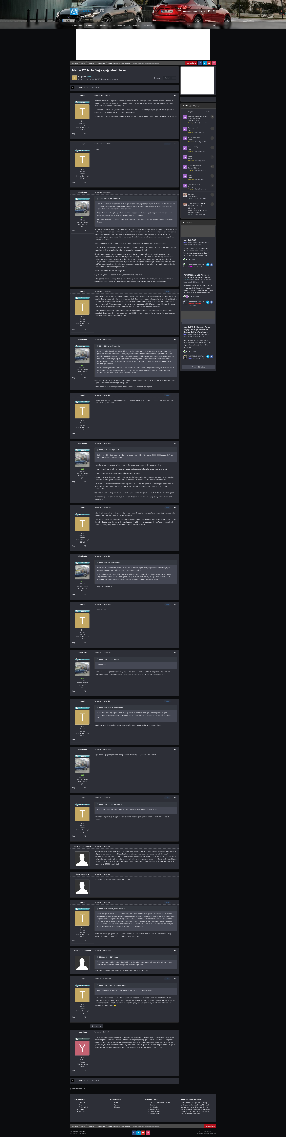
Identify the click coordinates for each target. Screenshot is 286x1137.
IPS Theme (73, 1131)
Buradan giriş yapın (190, 11)
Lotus (190, 175)
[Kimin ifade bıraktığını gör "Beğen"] (185, 259)
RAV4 (190, 156)
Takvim (81, 1109)
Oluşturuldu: (103, 95)
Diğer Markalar (192, 196)
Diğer (148, 25)
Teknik (116, 1105)
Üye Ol (203, 11)
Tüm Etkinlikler (155, 1111)
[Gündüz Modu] (213, 11)
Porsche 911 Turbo (194, 137)
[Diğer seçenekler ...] (174, 95)
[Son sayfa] (87, 87)
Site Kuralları (154, 1107)
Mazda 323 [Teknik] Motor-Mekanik (105, 79)
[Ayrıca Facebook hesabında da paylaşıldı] (211, 264)
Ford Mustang (193, 147)
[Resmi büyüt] (115, 1005)
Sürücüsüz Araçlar (194, 166)
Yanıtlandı (103, 144)
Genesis (191, 194)
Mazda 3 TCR (189, 240)
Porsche (190, 139)
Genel (116, 1103)
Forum (90, 25)
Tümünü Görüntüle (198, 367)
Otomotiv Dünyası (193, 121)
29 (83, 218)
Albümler (82, 1111)
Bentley (190, 187)
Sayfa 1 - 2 (96, 88)
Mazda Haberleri (193, 242)
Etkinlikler (135, 25)
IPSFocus (82, 1131)
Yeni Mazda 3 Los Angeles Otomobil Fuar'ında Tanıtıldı (196, 276)
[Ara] (214, 25)
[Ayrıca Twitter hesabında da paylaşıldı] (207, 264)
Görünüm (73, 1134)
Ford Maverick (193, 128)
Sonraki (82, 88)
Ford (189, 130)
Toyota (190, 158)
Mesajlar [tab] (189, 112)
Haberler (82, 1103)
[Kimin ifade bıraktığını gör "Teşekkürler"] (187, 296)
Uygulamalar (103, 25)
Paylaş (157, 78)
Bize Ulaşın (82, 1134)
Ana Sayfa (78, 25)
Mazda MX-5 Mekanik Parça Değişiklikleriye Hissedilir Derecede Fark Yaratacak (196, 329)
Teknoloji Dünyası (193, 168)
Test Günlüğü (120, 25)
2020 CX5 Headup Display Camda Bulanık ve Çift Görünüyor (197, 206)
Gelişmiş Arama (155, 1114)
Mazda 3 (117, 1107)
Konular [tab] (207, 112)
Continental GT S (194, 184)
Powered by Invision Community (206, 1133)
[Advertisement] (143, 44)
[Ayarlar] (209, 11)
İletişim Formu (154, 1109)
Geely (190, 177)
